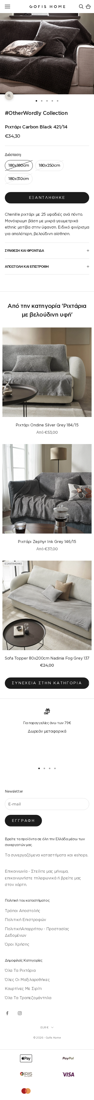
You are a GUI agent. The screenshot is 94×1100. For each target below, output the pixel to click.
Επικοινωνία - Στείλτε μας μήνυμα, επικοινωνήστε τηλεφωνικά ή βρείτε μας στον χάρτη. (43, 878)
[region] (47, 734)
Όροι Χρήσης (17, 944)
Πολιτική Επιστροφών (25, 919)
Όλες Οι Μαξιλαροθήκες (27, 979)
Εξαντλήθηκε (47, 197)
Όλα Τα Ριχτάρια (20, 970)
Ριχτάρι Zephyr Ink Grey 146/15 (47, 541)
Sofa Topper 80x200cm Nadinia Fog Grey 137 (47, 658)
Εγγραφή (23, 820)
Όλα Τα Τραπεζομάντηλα (28, 998)
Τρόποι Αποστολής (22, 910)
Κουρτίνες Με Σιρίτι (23, 988)
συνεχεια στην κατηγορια (47, 683)
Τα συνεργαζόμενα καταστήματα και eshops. (46, 855)
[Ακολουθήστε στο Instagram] (19, 1013)
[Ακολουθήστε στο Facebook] (7, 1013)
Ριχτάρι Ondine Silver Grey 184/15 (47, 425)
